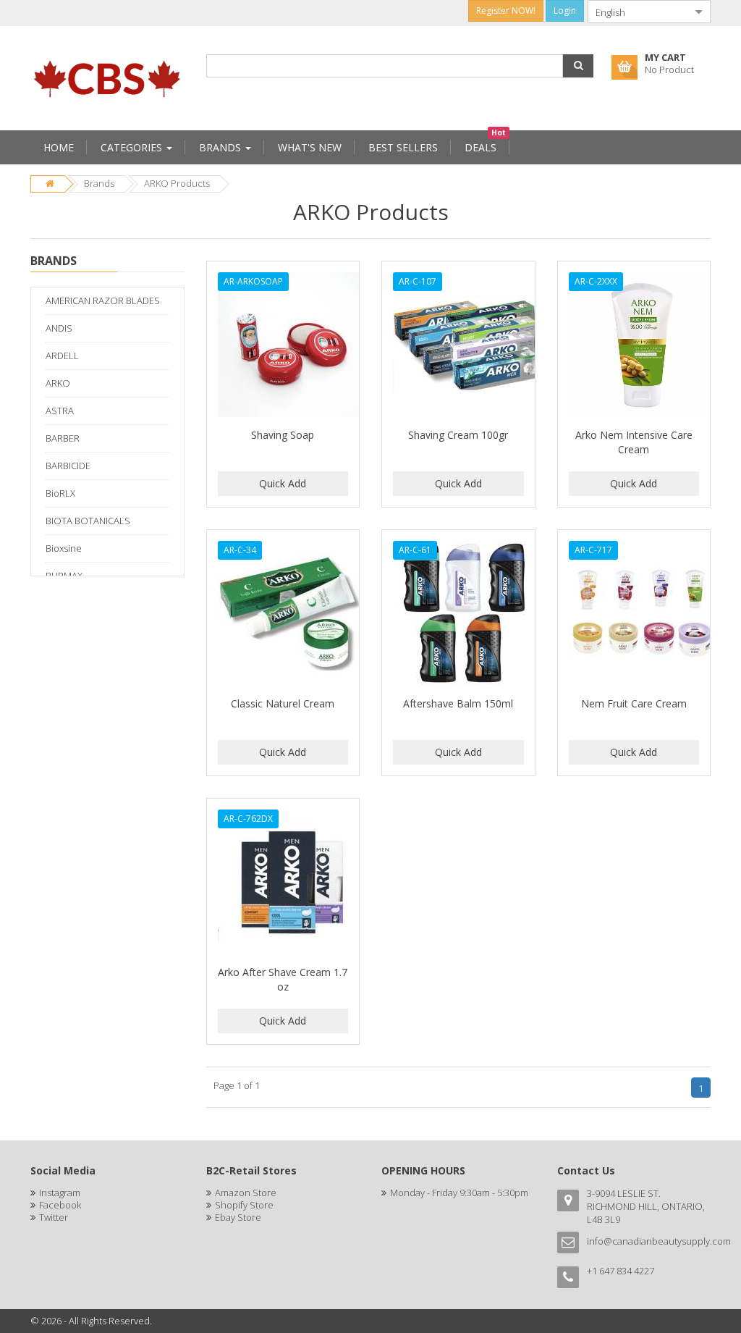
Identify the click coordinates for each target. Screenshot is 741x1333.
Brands (99, 183)
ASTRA (60, 410)
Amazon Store (245, 1192)
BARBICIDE (68, 465)
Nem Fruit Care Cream (634, 703)
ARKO (58, 383)
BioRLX (60, 493)
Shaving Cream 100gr (458, 435)
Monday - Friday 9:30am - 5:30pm (459, 1192)
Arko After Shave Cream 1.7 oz (282, 979)
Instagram (59, 1192)
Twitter (53, 1217)
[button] (578, 65)
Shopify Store (244, 1204)
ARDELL (62, 355)
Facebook (60, 1204)
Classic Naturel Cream (282, 703)
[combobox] (637, 11)
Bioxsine (64, 548)
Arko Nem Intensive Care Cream (634, 442)
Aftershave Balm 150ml (458, 703)
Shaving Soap (282, 435)
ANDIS (59, 328)
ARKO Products (177, 183)
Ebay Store (238, 1217)
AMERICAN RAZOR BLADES (103, 300)
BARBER (63, 438)
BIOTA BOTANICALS (88, 520)
